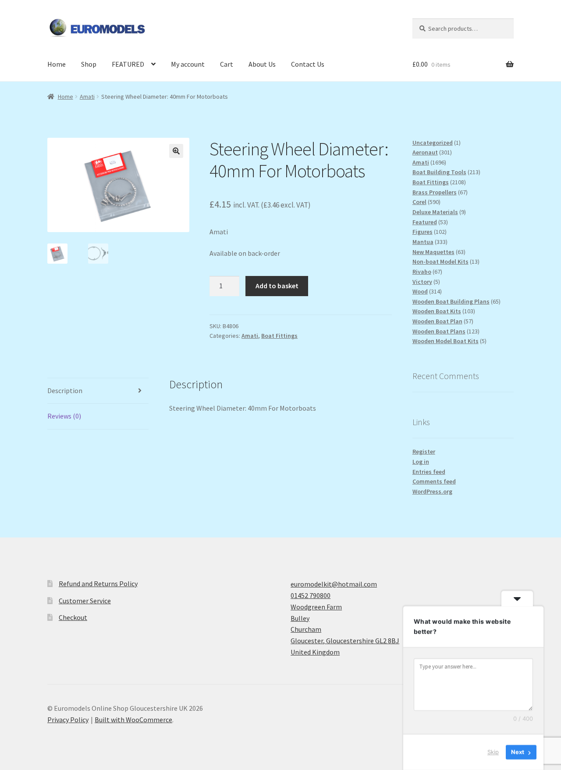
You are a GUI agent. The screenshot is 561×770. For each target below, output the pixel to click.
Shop (88, 64)
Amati (87, 96)
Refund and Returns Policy (98, 583)
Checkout (73, 617)
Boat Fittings (279, 336)
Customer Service (85, 600)
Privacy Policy (68, 719)
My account (188, 64)
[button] (176, 151)
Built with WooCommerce (133, 719)
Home (56, 64)
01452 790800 (310, 595)
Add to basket (277, 285)
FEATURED (128, 64)
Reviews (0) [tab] (64, 416)
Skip (493, 752)
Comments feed (434, 481)
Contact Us (307, 64)
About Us (262, 64)
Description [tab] (64, 390)
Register (423, 451)
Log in (420, 462)
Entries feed (428, 472)
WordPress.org (432, 491)
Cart (226, 64)
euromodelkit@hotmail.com (334, 584)
